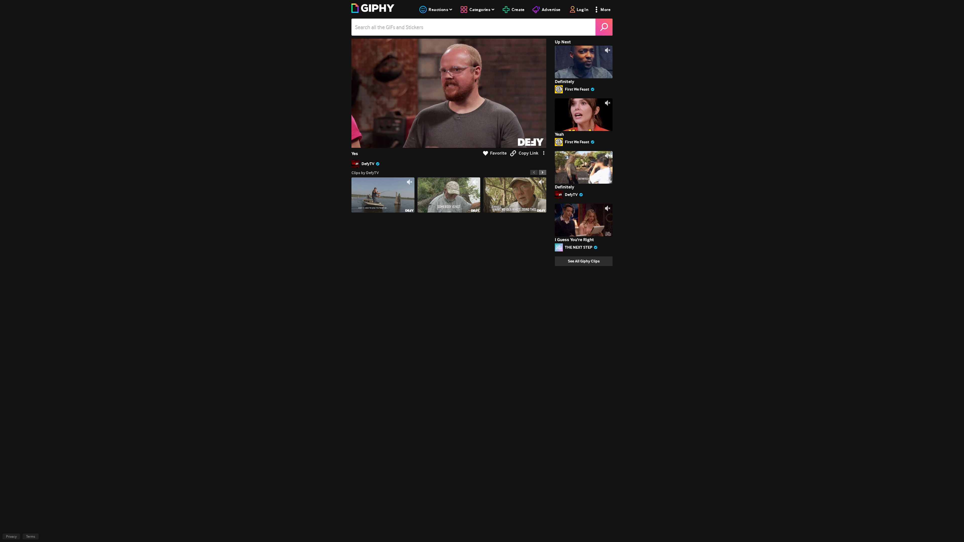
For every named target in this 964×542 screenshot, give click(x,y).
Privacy (11, 536)
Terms (30, 536)
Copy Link (528, 153)
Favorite (498, 153)
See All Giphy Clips (584, 261)
